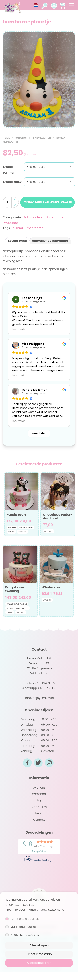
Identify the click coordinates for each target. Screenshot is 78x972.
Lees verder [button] (19, 329)
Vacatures (39, 807)
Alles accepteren (39, 962)
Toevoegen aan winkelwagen (47, 202)
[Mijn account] (54, 5)
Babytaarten (42, 138)
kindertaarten (55, 217)
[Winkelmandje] (62, 5)
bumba (17, 228)
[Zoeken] (44, 5)
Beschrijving (17, 240)
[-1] (15, 205)
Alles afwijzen (39, 945)
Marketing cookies (23, 926)
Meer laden (39, 433)
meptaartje (35, 228)
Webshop (21, 138)
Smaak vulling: (8, 169)
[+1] (15, 199)
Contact (39, 819)
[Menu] (71, 5)
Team (39, 813)
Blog (39, 800)
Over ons (39, 787)
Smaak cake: (12, 181)
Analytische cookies (24, 934)
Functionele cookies (24, 918)
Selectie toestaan (39, 954)
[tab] (17, 240)
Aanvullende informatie (50, 240)
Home (6, 138)
